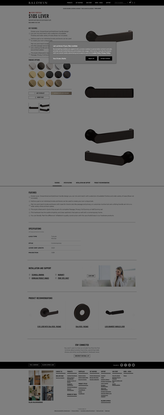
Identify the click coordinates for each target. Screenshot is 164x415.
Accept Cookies (105, 58)
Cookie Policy (96, 53)
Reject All (91, 58)
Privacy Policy (105, 53)
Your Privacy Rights (59, 58)
